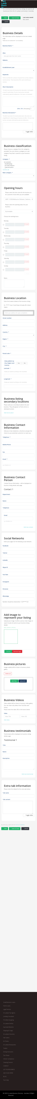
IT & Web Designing (8, 1020)
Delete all (7, 673)
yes (19, 363)
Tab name (6, 793)
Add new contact (28, 527)
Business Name (8, 46)
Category (6, 159)
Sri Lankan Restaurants (9, 1045)
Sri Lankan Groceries (9, 1034)
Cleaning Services (8, 1062)
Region (5, 339)
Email (5, 459)
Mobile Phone (7, 444)
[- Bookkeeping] (18, 164)
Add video (7, 720)
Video (5, 713)
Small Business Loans (9, 1002)
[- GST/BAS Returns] (18, 165)
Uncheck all (6, 170)
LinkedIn (5, 560)
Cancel (26, 828)
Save (5, 828)
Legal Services (7, 1009)
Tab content (6, 799)
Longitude (7, 379)
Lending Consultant (8, 1016)
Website (5, 60)
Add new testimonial (27, 774)
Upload (8, 651)
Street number (7, 318)
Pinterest (5, 589)
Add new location (9, 413)
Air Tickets (6, 1041)
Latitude (7, 368)
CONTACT (6, 1066)
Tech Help (6, 1080)
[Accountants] (18, 162)
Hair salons (6, 1037)
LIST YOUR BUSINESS (9, 1069)
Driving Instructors (8, 1052)
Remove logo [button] (17, 651)
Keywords (5, 74)
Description (6, 758)
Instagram (6, 582)
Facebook (5, 546)
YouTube (5, 574)
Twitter (5, 553)
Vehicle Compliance (8, 1059)
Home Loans (6, 1006)
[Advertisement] (18, 914)
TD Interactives (25, 1095)
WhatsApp (6, 596)
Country (6, 332)
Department (6, 494)
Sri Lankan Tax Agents (9, 1013)
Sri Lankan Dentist (8, 1023)
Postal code (7, 353)
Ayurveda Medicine (8, 1027)
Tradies (5, 1048)
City (4, 346)
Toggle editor (29, 131)
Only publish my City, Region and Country (9, 363)
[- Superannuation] (18, 167)
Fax (4, 452)
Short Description (9, 87)
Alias (4, 53)
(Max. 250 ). (20, 108)
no (24, 363)
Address (5, 325)
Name (4, 501)
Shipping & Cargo (8, 1030)
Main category (8, 172)
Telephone (6, 437)
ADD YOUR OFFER (8, 1073)
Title (4, 745)
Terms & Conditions (20, 825)
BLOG (4, 1076)
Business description (9, 113)
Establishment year (8, 67)
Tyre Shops (6, 1055)
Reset (27, 273)
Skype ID (5, 567)
